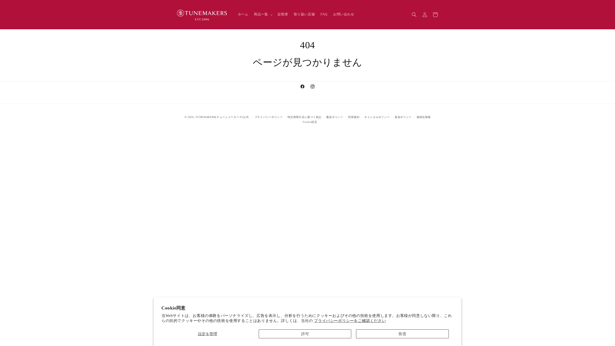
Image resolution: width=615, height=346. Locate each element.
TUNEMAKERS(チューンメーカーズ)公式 (222, 117)
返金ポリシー (403, 117)
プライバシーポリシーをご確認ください (350, 321)
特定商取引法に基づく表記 (304, 117)
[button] (262, 14)
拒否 (402, 334)
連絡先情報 (424, 117)
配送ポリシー (334, 117)
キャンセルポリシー (377, 117)
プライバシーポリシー (269, 117)
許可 (305, 334)
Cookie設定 (310, 121)
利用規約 (353, 117)
